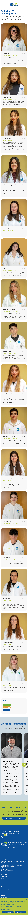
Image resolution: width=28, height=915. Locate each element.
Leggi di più (11, 904)
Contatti (3, 891)
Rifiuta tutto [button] (20, 912)
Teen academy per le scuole (14, 818)
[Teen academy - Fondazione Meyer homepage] (14, 4)
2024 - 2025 (7, 704)
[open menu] (3, 5)
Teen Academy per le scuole (8, 889)
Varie (2, 883)
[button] (24, 765)
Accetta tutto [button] (7, 912)
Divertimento (4, 876)
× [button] (26, 899)
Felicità (2, 878)
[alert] (14, 906)
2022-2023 (6, 710)
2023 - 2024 (7, 707)
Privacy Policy (4, 897)
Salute (2, 880)
